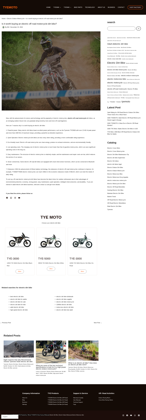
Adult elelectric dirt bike (24, 366)
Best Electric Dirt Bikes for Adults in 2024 (115, 50)
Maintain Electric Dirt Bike (115, 193)
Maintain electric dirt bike (128, 94)
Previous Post (5, 322)
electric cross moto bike (114, 59)
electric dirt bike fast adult (64, 310)
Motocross (137, 95)
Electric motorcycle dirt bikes (27, 137)
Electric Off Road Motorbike (114, 86)
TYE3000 (56, 7)
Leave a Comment (41, 371)
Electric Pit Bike (75, 371)
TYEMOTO (10, 7)
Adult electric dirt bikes (121, 37)
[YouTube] (19, 198)
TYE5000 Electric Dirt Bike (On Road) (58, 404)
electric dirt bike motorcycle (65, 302)
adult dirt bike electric (111, 37)
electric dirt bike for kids (18, 304)
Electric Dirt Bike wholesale (128, 72)
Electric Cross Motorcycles (116, 151)
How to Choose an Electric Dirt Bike (114, 94)
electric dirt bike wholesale (64, 296)
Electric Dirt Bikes (132, 70)
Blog (23, 400)
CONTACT (121, 7)
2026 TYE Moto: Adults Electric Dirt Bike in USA (122, 129)
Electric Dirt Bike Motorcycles (117, 70)
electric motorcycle (115, 83)
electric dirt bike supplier (64, 299)
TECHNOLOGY (90, 7)
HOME (48, 7)
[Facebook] (7, 198)
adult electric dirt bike (17, 307)
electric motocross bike (116, 79)
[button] (60, 7)
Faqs (74, 404)
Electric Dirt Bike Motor (123, 66)
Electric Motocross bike (78, 415)
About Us (24, 397)
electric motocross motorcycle (116, 180)
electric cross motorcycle (127, 59)
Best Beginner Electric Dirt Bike (113, 47)
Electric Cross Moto (113, 148)
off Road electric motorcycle (113, 97)
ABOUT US (101, 7)
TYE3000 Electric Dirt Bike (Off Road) (58, 397)
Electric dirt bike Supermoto (116, 158)
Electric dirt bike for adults (132, 63)
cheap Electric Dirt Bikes (112, 53)
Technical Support (78, 402)
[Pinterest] (139, 415)
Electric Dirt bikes (13, 364)
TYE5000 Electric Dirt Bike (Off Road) (58, 402)
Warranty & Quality (78, 397)
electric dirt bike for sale (18, 302)
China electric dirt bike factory (125, 53)
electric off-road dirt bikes (32, 162)
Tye (108, 102)
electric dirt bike (40, 125)
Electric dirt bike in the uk (112, 66)
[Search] (138, 28)
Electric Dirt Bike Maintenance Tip (118, 154)
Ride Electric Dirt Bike (114, 206)
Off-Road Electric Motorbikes (116, 203)
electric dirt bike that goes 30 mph (114, 72)
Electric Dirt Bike (8, 368)
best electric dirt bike (17, 296)
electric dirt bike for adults (18, 299)
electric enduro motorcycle (130, 75)
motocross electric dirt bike (65, 307)
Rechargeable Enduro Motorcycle (132, 97)
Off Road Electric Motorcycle (116, 200)
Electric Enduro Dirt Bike (113, 75)
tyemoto (15, 368)
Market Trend (111, 196)
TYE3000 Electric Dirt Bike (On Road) (58, 400)
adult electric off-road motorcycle (114, 40)
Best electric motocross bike (130, 50)
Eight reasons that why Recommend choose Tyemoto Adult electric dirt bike (18, 360)
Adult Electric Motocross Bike (133, 37)
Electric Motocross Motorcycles (133, 79)
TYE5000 (66, 7)
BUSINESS (111, 7)
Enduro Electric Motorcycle (112, 92)
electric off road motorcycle (117, 89)
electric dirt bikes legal (114, 164)
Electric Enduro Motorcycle (26, 364)
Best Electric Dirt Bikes (126, 47)
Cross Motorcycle (111, 56)
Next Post (98, 322)
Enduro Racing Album (104, 397)
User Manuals (77, 400)
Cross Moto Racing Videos (106, 400)
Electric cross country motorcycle (128, 56)
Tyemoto (6, 364)
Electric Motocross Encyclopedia (117, 177)
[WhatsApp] (11, 198)
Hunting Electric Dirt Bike (115, 190)
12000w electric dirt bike (64, 304)
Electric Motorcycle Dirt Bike (116, 183)
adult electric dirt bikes (20, 184)
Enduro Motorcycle (123, 92)
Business (24, 402)
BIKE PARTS (78, 7)
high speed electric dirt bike (19, 310)
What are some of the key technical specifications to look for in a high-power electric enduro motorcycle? (51, 367)
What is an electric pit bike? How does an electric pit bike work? (82, 364)
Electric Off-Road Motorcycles (131, 83)
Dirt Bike (118, 56)
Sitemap (24, 404)
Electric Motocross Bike (114, 174)
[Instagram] (15, 198)
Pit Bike (123, 97)
